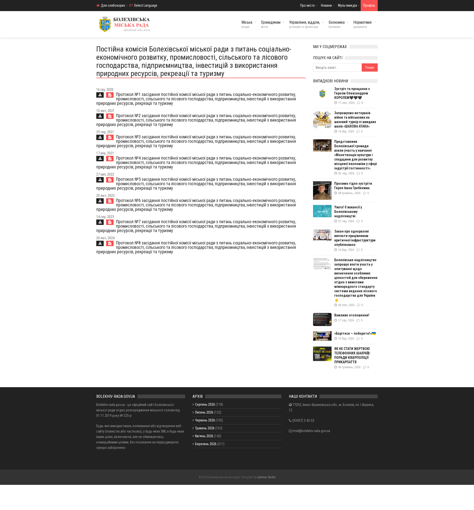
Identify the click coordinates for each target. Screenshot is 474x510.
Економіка (337, 24)
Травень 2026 (205, 428)
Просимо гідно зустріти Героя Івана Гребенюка (353, 186)
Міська (246, 24)
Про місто (307, 5)
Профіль (369, 5)
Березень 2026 (206, 444)
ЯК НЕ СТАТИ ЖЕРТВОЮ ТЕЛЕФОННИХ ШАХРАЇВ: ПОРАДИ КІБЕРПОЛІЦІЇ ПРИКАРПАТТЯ (352, 355)
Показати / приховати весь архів (216, 457)
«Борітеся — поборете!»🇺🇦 (355, 333)
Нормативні (362, 24)
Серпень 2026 (205, 404)
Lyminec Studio (266, 477)
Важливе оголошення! (351, 315)
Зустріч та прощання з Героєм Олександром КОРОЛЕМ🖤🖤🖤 (352, 93)
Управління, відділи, (304, 24)
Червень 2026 (205, 420)
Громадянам (270, 24)
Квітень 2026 (204, 436)
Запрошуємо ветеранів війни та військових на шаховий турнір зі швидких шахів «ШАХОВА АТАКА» (355, 119)
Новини (326, 5)
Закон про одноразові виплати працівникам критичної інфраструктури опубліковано (354, 238)
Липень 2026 (204, 412)
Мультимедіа (347, 5)
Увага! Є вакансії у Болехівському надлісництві (348, 211)
